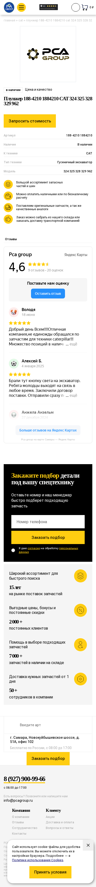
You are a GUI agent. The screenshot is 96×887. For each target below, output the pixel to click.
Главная (9, 20)
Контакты (19, 833)
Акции (50, 817)
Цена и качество (38, 89)
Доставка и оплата (60, 822)
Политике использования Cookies (37, 860)
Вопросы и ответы (59, 828)
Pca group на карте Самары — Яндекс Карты (48, 439)
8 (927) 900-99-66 (24, 779)
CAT (20, 20)
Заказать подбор (48, 537)
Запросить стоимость (30, 121)
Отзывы (11, 239)
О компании (20, 817)
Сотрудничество (24, 828)
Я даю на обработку (48, 550)
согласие (34, 548)
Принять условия (50, 872)
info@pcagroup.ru (18, 800)
